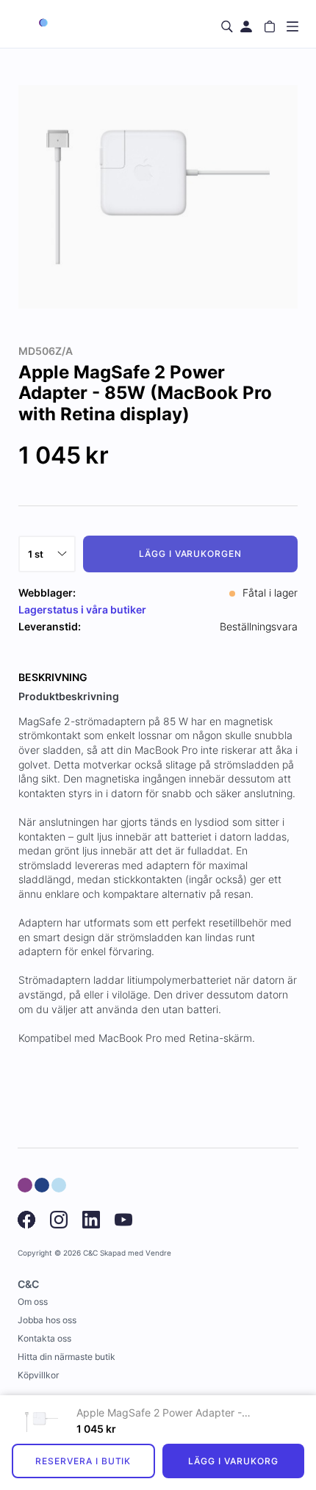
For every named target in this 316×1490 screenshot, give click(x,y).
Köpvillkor (38, 1375)
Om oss (33, 1301)
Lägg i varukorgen (190, 553)
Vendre (158, 1253)
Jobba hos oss (47, 1319)
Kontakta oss (44, 1338)
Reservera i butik (83, 1460)
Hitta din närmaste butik (66, 1356)
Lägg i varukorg (233, 1460)
